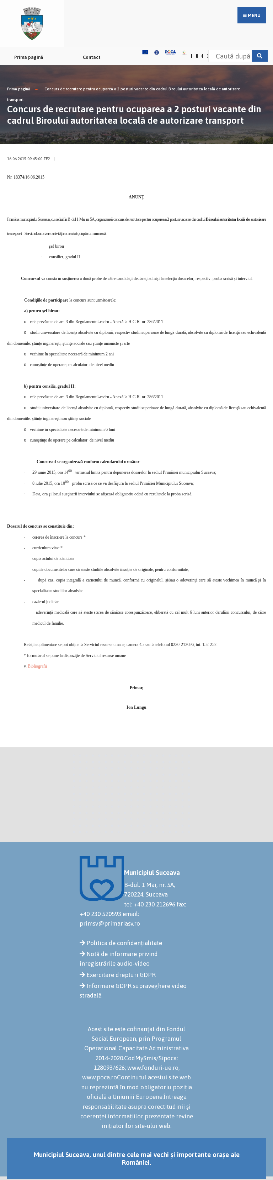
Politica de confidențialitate (124, 942)
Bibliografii (37, 666)
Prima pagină (28, 57)
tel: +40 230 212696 (149, 904)
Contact (92, 57)
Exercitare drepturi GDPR (121, 974)
